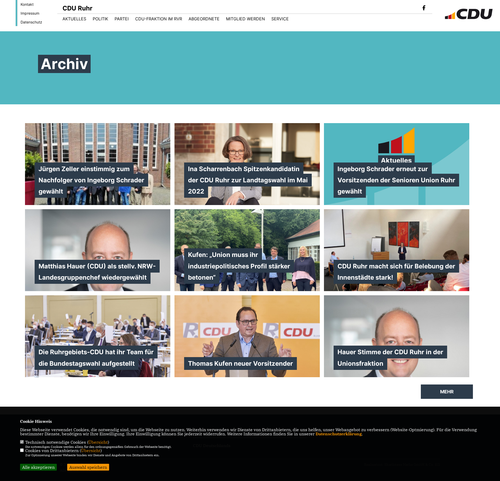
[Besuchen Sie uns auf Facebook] (424, 8)
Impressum (30, 13)
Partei (122, 19)
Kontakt (27, 4)
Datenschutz (31, 22)
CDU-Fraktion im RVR (158, 19)
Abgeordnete (204, 19)
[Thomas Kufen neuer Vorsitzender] (247, 345)
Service (280, 19)
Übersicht (98, 442)
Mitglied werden (245, 19)
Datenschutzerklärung (339, 433)
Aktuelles (74, 19)
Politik (100, 19)
